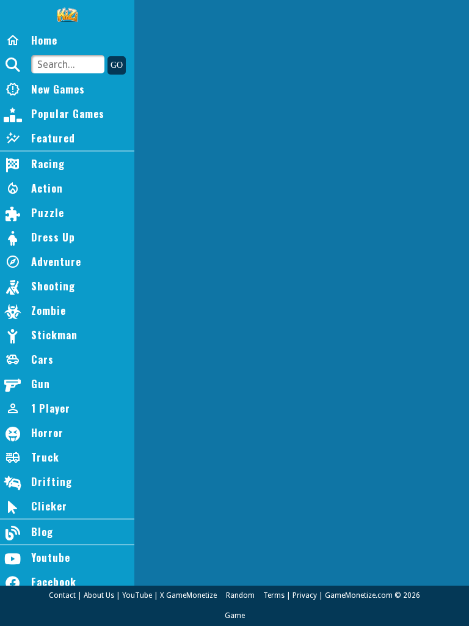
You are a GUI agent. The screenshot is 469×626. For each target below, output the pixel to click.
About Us (99, 595)
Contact (62, 595)
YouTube (137, 595)
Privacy (305, 595)
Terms (274, 595)
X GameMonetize (188, 595)
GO (117, 65)
